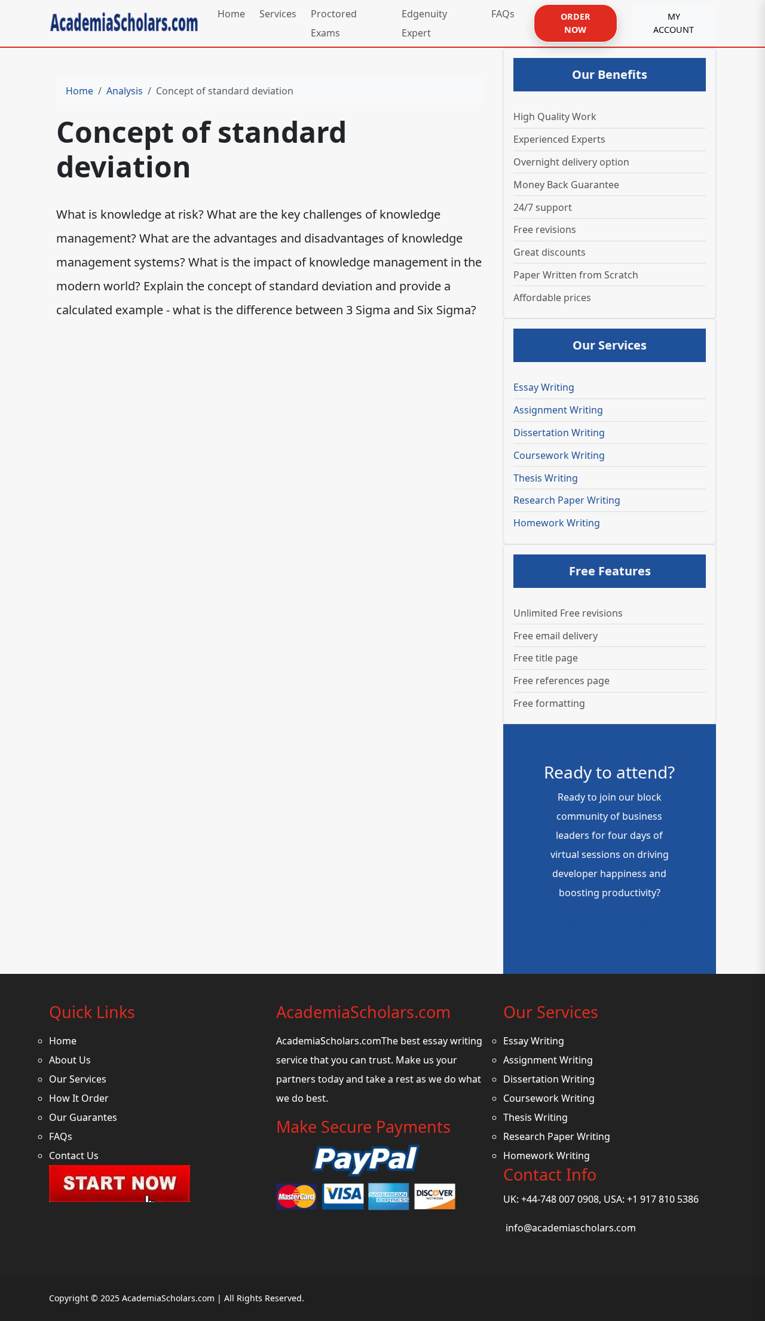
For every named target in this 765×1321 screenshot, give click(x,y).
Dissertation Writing (559, 432)
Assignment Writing (558, 409)
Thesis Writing (545, 478)
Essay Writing (543, 387)
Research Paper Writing (566, 500)
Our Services (77, 1079)
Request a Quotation (609, 926)
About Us (70, 1059)
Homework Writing (556, 522)
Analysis (124, 90)
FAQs (60, 1136)
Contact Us (74, 1155)
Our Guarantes (83, 1117)
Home (79, 90)
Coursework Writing (559, 455)
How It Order (79, 1098)
